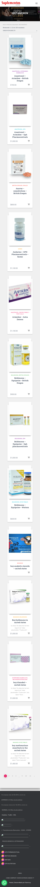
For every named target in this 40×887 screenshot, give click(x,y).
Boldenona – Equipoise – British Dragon (20, 380)
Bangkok (20, 563)
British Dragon (17, 185)
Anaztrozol (16, 71)
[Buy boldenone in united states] (20, 597)
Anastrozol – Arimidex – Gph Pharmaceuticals (20, 134)
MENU (20, 873)
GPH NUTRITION (10, 863)
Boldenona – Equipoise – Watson (20, 506)
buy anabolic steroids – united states (20, 567)
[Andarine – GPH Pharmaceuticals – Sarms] (20, 229)
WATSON (7, 860)
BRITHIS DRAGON (10, 856)
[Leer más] (29, 331)
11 (30, 776)
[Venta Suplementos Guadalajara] (11, 3)
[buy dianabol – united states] (20, 658)
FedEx (10, 815)
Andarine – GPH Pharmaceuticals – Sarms (20, 254)
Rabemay (28, 882)
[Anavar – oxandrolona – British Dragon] (20, 165)
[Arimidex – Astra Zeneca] (20, 292)
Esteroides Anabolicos (19, 678)
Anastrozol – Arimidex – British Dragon (20, 78)
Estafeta (4, 815)
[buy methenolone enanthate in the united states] (20, 722)
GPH (24, 129)
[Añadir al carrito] (29, 85)
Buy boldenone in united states (20, 621)
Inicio (4, 24)
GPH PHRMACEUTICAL (12, 852)
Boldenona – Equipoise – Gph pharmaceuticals (20, 444)
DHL (14, 815)
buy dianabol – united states (20, 683)
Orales (25, 185)
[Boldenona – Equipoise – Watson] (20, 482)
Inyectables (24, 502)
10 (26, 776)
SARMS (20, 249)
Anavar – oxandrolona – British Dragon (20, 190)
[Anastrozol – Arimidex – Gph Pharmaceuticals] (20, 109)
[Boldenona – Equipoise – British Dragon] (20, 355)
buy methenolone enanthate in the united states (20, 747)
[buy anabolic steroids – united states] (20, 543)
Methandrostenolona (20, 679)
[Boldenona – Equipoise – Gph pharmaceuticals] (20, 418)
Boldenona (14, 375)
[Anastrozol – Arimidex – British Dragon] (20, 51)
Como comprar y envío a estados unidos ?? (20, 878)
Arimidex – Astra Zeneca (20, 318)
